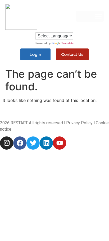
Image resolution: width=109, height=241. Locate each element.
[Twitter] (33, 143)
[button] (90, 16)
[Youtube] (59, 143)
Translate (67, 43)
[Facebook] (19, 143)
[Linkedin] (46, 143)
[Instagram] (6, 143)
